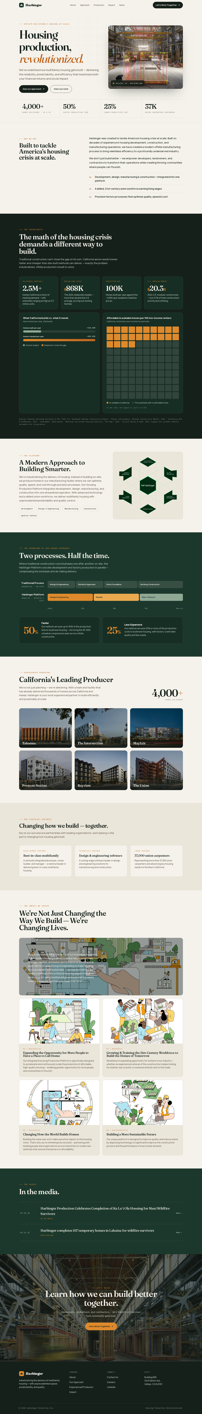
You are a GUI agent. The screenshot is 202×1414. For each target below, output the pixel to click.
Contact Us (112, 1377)
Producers (99, 5)
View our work (61, 88)
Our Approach (76, 1382)
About (73, 5)
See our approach (34, 88)
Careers (111, 1382)
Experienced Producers (81, 1387)
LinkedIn (111, 1387)
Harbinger (33, 5)
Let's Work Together (168, 5)
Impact (111, 5)
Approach (85, 5)
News (121, 5)
